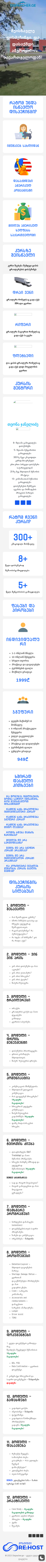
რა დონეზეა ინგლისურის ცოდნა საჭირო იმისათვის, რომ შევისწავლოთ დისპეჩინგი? (21, 800)
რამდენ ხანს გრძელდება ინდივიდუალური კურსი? (21, 810)
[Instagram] (23, 502)
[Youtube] (41, 1535)
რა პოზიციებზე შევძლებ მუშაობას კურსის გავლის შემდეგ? (21, 868)
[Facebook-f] (17, 502)
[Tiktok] (29, 502)
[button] (23, 800)
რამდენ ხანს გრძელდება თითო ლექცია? (21, 826)
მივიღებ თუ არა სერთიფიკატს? (15, 841)
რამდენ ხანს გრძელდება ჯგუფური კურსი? (21, 818)
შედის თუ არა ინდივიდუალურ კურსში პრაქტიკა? (19, 858)
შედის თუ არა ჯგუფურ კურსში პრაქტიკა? (19, 849)
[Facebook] (30, 1535)
